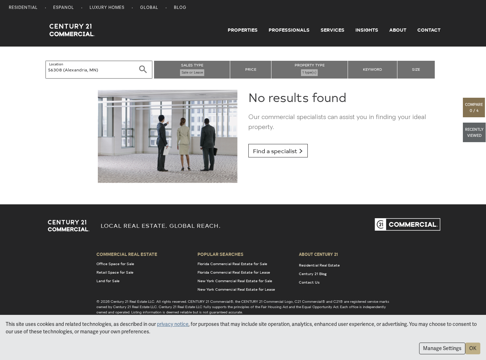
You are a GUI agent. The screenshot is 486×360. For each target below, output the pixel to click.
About (397, 30)
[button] (474, 107)
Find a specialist (276, 151)
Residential (23, 8)
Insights (366, 30)
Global (149, 8)
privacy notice (173, 324)
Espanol (63, 8)
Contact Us (309, 282)
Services (332, 30)
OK (472, 348)
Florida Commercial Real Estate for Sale (232, 263)
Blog (180, 8)
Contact (428, 30)
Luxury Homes (107, 8)
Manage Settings (442, 348)
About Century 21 (318, 254)
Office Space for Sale (115, 263)
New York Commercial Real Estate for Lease (236, 289)
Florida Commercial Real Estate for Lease (233, 272)
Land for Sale (108, 280)
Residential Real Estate (319, 265)
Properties (243, 30)
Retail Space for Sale (114, 272)
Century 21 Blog (313, 273)
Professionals (289, 30)
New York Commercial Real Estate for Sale (234, 280)
